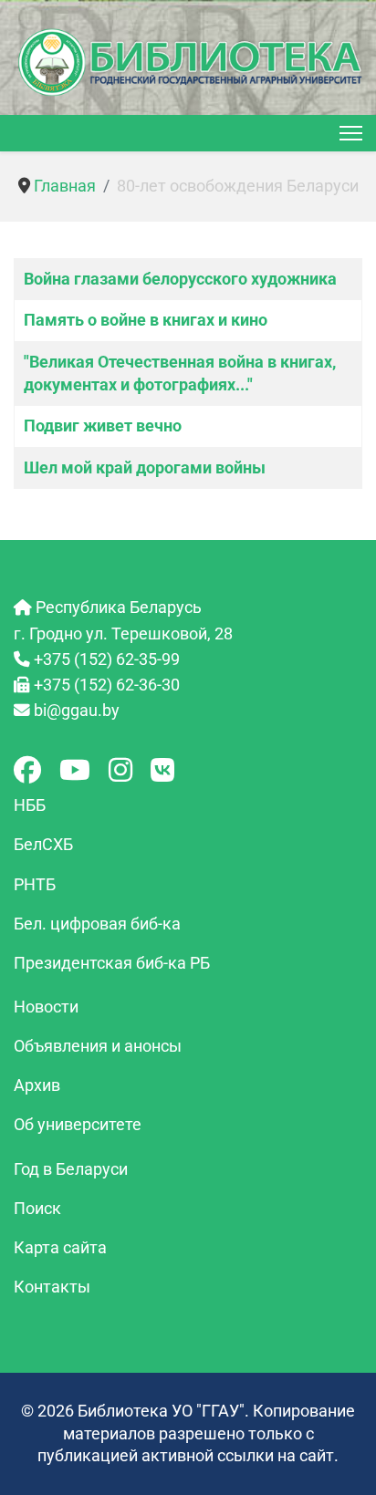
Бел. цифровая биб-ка (97, 924)
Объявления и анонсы (98, 1046)
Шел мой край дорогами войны (145, 468)
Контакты (52, 1287)
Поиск (37, 1208)
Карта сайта (60, 1248)
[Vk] (162, 770)
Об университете (77, 1125)
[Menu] (350, 133)
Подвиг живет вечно (103, 426)
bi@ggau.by (77, 710)
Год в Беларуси (71, 1169)
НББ (30, 805)
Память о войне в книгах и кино (145, 320)
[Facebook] (27, 770)
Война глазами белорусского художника (180, 279)
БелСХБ (43, 845)
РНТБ (35, 885)
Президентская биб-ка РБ (112, 963)
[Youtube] (74, 770)
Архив (37, 1085)
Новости (46, 1007)
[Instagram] (120, 770)
